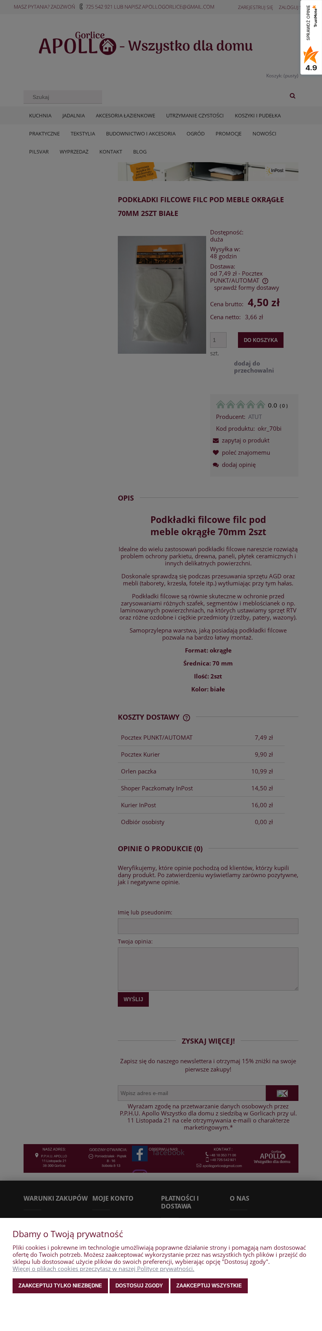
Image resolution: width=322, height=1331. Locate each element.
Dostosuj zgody (139, 1286)
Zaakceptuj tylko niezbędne (60, 1286)
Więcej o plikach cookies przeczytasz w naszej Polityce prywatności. (103, 1268)
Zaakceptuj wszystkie (209, 1286)
